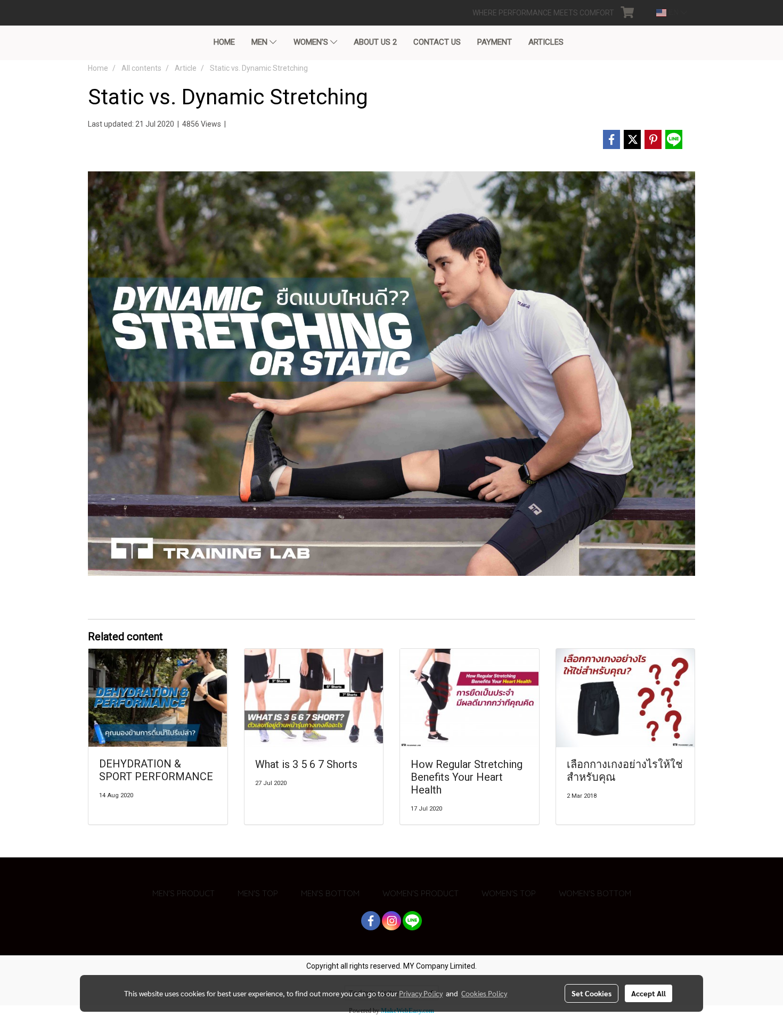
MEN (260, 42)
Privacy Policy (421, 993)
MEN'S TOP (258, 893)
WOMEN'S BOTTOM (595, 893)
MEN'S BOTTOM (330, 893)
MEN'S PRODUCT (183, 893)
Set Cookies (591, 993)
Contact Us (437, 42)
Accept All (648, 993)
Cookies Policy (484, 993)
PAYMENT (494, 42)
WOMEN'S (311, 42)
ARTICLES (546, 42)
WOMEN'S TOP (509, 893)
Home (224, 42)
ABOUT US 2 (375, 42)
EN (673, 12)
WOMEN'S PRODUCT (420, 893)
